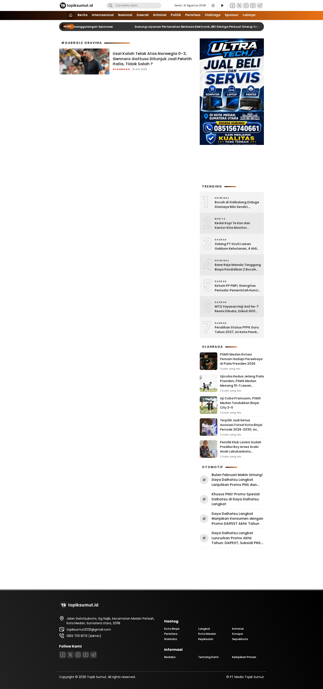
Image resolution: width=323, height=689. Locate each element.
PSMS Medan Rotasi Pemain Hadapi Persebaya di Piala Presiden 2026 (241, 359)
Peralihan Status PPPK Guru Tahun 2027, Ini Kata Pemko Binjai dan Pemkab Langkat (237, 329)
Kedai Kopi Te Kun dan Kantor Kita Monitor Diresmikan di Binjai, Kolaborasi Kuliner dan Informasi (233, 225)
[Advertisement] (232, 164)
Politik (176, 15)
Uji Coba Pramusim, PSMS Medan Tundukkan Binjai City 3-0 (240, 403)
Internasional (103, 15)
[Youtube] (253, 6)
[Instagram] (246, 6)
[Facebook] (232, 6)
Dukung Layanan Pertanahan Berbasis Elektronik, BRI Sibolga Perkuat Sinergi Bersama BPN (194, 27)
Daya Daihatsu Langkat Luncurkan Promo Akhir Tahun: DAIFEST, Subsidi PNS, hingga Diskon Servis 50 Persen (236, 538)
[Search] (110, 5)
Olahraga (212, 15)
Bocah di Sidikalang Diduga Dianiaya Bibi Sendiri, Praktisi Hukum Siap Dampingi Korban (237, 204)
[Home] (70, 15)
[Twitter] (239, 6)
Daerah (143, 15)
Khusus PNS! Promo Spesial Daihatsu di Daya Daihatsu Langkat (235, 499)
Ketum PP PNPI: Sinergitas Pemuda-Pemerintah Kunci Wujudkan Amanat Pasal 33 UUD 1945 (237, 288)
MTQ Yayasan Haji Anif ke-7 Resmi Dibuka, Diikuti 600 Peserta (237, 309)
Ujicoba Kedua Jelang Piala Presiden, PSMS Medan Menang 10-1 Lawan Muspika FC (242, 383)
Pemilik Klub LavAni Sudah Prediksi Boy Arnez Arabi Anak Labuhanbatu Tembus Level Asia (240, 449)
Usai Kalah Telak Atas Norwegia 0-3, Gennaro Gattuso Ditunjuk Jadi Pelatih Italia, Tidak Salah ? (152, 58)
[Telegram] (260, 6)
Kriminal (159, 15)
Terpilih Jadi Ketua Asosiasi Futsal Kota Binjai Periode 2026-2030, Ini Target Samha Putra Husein (241, 429)
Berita (82, 15)
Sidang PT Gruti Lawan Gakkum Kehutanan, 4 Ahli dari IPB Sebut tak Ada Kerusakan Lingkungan (236, 246)
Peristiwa (192, 15)
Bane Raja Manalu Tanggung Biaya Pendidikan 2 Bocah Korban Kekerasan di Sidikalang (238, 267)
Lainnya (249, 15)
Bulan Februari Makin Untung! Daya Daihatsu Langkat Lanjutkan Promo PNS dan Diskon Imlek (237, 480)
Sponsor (231, 15)
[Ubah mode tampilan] (212, 5)
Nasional (125, 15)
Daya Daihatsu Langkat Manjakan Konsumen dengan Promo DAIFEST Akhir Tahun (237, 518)
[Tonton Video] (222, 5)
